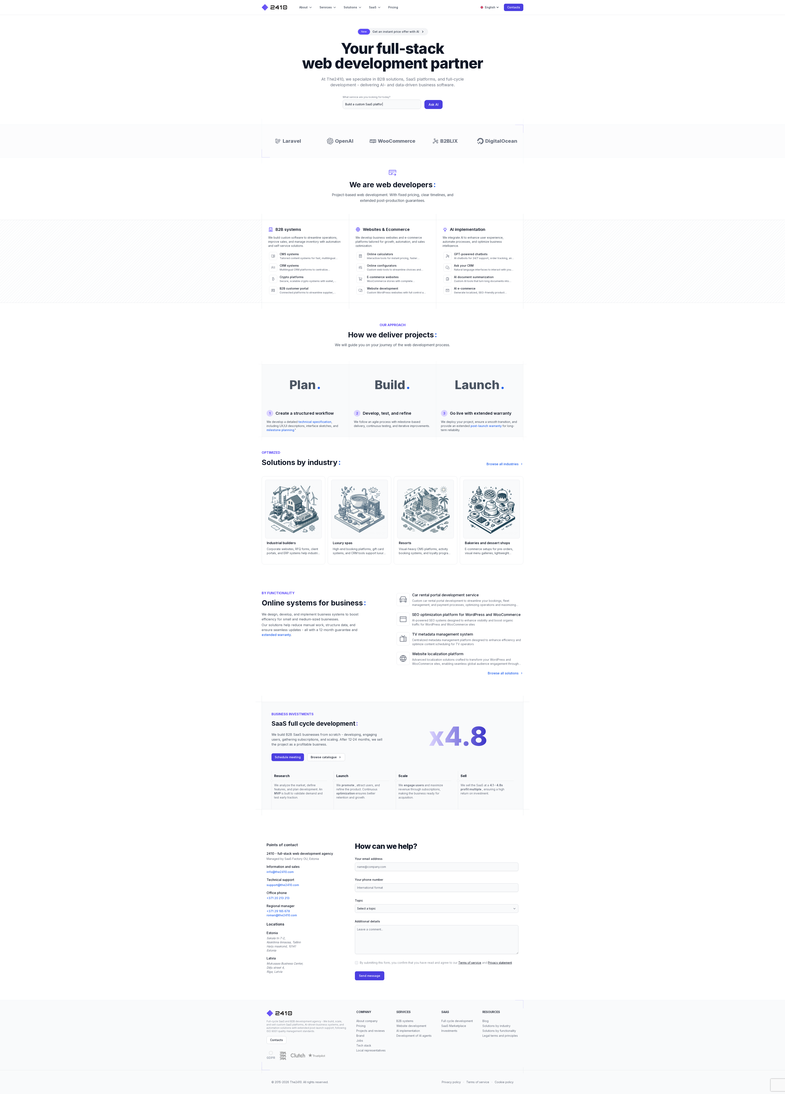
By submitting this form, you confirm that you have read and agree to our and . (436, 962)
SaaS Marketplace (453, 1026)
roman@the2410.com (282, 915)
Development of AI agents (414, 1035)
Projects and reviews (370, 1030)
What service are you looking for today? (366, 97)
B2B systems (404, 1021)
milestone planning (280, 430)
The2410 (296, 1082)
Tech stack (363, 1045)
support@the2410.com (283, 885)
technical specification (314, 421)
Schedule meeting (288, 757)
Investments (449, 1030)
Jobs (359, 1040)
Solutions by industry (496, 1026)
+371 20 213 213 (278, 898)
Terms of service (469, 962)
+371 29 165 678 (278, 911)
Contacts (513, 7)
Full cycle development (457, 1021)
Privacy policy (451, 1082)
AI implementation (408, 1030)
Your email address (368, 858)
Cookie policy (504, 1082)
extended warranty (276, 635)
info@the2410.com (280, 872)
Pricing (361, 1026)
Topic (359, 900)
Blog (485, 1021)
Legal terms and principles (500, 1035)
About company (367, 1021)
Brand (360, 1035)
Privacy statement (500, 962)
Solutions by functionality (499, 1030)
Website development (411, 1026)
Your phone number (369, 879)
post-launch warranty (486, 426)
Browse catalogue (324, 757)
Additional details (367, 921)
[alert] (392, 31)
